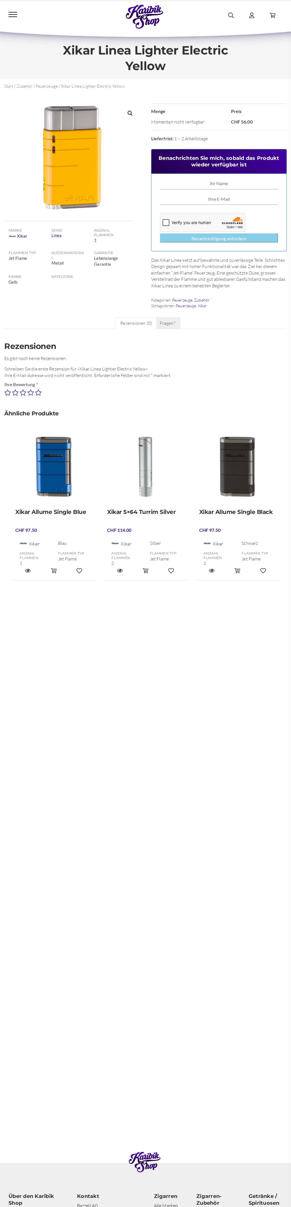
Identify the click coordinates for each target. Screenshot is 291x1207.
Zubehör (24, 86)
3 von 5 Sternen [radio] (23, 392)
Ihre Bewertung (21, 384)
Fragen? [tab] (167, 323)
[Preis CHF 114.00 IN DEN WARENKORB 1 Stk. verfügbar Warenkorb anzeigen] (145, 573)
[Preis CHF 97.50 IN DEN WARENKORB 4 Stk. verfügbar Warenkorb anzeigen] (237, 573)
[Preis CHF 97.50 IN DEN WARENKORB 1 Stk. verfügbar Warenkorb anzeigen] (53, 573)
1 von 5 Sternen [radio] (7, 392)
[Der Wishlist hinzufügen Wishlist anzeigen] (79, 573)
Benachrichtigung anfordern (219, 238)
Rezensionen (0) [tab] (136, 323)
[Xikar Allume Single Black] (237, 469)
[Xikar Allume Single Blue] (53, 469)
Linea (56, 235)
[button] (130, 113)
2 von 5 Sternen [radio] (15, 392)
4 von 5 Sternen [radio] (30, 392)
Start (8, 86)
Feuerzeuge (47, 86)
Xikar (202, 305)
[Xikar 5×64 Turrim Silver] (145, 469)
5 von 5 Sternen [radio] (38, 392)
